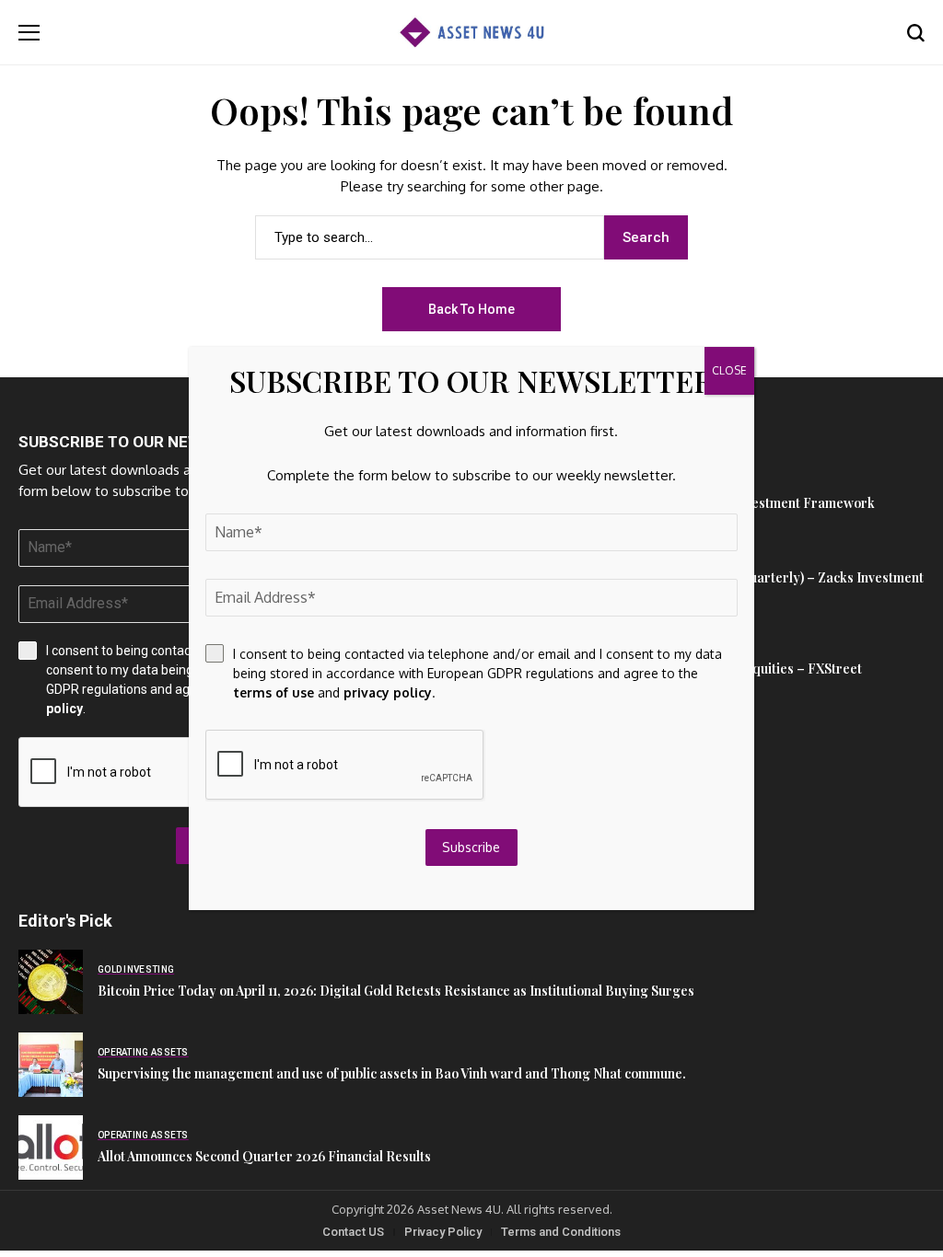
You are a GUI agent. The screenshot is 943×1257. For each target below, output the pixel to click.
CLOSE (729, 370)
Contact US (353, 1232)
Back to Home (471, 309)
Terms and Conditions (561, 1232)
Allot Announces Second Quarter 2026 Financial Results (264, 1156)
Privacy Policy (443, 1232)
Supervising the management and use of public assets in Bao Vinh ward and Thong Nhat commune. (392, 1073)
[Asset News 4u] (471, 33)
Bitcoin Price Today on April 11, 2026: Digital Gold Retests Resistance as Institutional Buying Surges (396, 990)
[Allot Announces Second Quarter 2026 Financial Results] (50, 1147)
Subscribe (471, 847)
